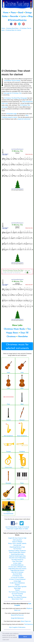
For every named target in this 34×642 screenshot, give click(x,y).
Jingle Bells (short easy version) (17, 568)
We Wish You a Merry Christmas (17, 597)
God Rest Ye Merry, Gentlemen (17, 550)
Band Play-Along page (15, 98)
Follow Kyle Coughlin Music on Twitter (17, 528)
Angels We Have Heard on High (17, 538)
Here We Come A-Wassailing (17, 557)
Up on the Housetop (17, 593)
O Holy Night (17, 581)
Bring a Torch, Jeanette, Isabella (17, 543)
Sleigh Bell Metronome (17, 618)
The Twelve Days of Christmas (17, 592)
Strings (28, 13)
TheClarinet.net (28, 624)
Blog (30, 16)
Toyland (17, 590)
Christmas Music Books (14, 329)
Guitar (5, 16)
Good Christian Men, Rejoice (17, 552)
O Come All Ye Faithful (17, 577)
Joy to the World (17, 574)
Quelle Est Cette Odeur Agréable (17, 586)
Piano (13, 13)
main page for (12, 93)
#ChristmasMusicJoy (17, 20)
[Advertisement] (17, 50)
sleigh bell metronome (24, 119)
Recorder (14, 16)
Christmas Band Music (12, 28)
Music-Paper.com (26, 621)
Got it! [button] (25, 636)
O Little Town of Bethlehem (17, 583)
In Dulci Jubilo (17, 563)
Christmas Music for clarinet (13, 30)
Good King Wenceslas (17, 554)
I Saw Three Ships (17, 561)
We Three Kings (17, 595)
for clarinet (12, 80)
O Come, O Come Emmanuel (17, 579)
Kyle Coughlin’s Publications (17, 627)
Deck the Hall (17, 545)
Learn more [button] (6, 639)
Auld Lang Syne (17, 540)
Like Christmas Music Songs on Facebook (17, 527)
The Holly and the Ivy (17, 559)
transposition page (11, 113)
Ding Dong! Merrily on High (17, 547)
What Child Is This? (17, 599)
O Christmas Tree (17, 575)
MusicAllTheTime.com (17, 615)
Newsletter (23, 336)
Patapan (17, 584)
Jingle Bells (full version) (17, 570)
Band (21, 13)
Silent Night (17, 588)
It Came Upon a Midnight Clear (17, 566)
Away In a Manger (17, 541)
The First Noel (17, 548)
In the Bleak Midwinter (17, 565)
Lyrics (23, 16)
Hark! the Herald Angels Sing (17, 556)
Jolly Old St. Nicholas (17, 572)
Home (5, 13)
